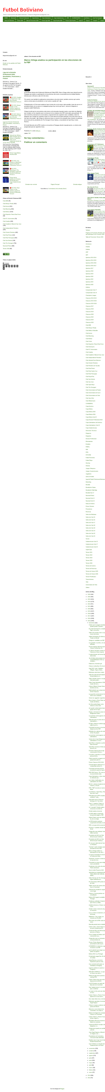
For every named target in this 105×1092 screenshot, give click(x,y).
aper (87, 254)
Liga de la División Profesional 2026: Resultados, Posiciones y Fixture (11, 123)
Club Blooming (7, 209)
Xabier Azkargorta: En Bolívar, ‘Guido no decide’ (97, 637)
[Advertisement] (52, 35)
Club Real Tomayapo (8, 237)
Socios (87, 538)
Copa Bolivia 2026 (90, 414)
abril (90, 1065)
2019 (89, 611)
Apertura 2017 (89, 268)
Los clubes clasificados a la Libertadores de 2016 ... (96, 780)
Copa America (35, 18)
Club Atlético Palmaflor (94, 209)
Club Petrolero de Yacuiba (93, 365)
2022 (89, 604)
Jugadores (88, 474)
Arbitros (88, 287)
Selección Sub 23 (90, 536)
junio (90, 1060)
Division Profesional (24, 18)
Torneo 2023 (89, 557)
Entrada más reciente (31, 184)
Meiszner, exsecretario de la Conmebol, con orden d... (96, 1009)
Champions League (91, 295)
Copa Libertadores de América (94, 422)
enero (90, 1072)
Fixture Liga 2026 (46, 20)
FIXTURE (88, 455)
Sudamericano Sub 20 (92, 547)
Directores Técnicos (91, 430)
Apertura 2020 (89, 276)
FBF (68, 18)
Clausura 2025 (90, 322)
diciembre (92, 622)
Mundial (88, 484)
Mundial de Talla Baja (91, 490)
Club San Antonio (7, 240)
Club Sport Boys (90, 384)
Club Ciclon (89, 341)
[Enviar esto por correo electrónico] (49, 131)
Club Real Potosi (7, 235)
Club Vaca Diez (90, 398)
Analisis (88, 246)
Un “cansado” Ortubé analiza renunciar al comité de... (96, 808)
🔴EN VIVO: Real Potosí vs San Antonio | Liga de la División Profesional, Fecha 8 (15, 190)
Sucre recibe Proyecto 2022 (96, 870)
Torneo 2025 (89, 560)
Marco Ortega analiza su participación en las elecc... (97, 851)
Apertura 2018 (89, 271)
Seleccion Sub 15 (90, 517)
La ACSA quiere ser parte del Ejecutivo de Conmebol (96, 984)
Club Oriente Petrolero (9, 232)
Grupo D (81, 20)
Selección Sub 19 (90, 530)
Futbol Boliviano (23, 9)
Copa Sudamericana (59, 18)
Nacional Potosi (7, 246)
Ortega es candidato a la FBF (97, 640)
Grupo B (95, 20)
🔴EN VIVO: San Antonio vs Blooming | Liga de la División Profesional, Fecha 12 (15, 163)
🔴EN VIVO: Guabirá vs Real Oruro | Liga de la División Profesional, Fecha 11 (15, 99)
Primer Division (90, 506)
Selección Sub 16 (90, 520)
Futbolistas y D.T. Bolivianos (95, 144)
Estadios (88, 444)
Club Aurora (6, 206)
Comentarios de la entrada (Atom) (57, 188)
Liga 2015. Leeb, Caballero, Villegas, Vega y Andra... (96, 669)
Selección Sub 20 (90, 533)
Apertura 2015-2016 (91, 263)
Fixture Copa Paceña (71, 20)
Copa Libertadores (46, 18)
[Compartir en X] (52, 131)
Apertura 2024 (89, 282)
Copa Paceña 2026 (57, 20)
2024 (89, 599)
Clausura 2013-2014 (91, 298)
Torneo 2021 (89, 552)
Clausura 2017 (90, 306)
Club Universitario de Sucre (93, 392)
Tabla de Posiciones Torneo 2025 (94, 237)
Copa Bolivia (89, 409)
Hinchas (88, 463)
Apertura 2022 (89, 279)
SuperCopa (89, 549)
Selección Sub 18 (90, 528)
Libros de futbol (90, 476)
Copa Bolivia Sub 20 (91, 417)
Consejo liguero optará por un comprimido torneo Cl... (97, 765)
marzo (91, 1067)
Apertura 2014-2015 (91, 260)
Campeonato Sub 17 (91, 290)
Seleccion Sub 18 (90, 525)
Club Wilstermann (90, 401)
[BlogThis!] (50, 131)
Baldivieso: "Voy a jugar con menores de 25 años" (96, 917)
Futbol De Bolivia (92, 100)
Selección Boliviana (9, 20)
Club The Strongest (97, 18)
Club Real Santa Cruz (91, 371)
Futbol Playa (89, 460)
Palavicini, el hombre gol (95, 663)
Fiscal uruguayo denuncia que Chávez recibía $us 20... (97, 647)
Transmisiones (90, 579)
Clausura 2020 (90, 314)
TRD (87, 582)
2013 (89, 1077)
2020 (89, 608)
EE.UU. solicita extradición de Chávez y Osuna (97, 784)
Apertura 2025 (89, 284)
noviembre (92, 1048)
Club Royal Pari (90, 376)
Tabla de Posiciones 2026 (32, 20)
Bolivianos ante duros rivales (96, 672)
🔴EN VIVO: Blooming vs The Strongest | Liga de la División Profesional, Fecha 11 (15, 171)
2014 (89, 1075)
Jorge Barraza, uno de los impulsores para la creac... (96, 960)
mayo (90, 1062)
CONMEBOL (89, 403)
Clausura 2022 (90, 317)
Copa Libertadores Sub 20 (93, 425)
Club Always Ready (8, 203)
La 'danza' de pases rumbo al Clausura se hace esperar (97, 651)
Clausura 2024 (90, 319)
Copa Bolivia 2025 (90, 411)
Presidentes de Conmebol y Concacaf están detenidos (96, 1036)
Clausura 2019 (90, 311)
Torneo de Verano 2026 (92, 574)
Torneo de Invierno (91, 565)
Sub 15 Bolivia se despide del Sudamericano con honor (97, 1044)
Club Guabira (6, 221)
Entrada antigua (77, 184)
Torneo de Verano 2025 (92, 571)
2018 (89, 613)
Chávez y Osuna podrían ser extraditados (96, 894)
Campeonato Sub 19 (91, 292)
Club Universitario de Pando (93, 390)
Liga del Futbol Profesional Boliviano (95, 479)
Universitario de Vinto (91, 584)
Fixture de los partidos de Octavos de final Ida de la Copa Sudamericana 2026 (15, 180)
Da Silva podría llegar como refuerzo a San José (96, 704)
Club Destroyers (90, 346)
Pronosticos (89, 509)
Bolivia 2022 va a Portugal (96, 954)
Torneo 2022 (89, 555)
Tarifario (88, 230)
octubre (91, 1050)
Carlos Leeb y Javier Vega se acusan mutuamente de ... (97, 927)
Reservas (88, 511)
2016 (89, 618)
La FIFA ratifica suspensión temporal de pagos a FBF (96, 814)
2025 (89, 596)
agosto (91, 1055)
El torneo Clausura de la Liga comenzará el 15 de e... (96, 751)
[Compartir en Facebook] (53, 131)
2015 (89, 620)
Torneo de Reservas (91, 568)
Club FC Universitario (8, 218)
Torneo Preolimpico (91, 576)
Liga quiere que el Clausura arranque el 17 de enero (96, 800)
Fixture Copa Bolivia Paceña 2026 (15, 153)
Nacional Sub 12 (90, 498)
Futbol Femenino (90, 457)
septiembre (92, 1053)
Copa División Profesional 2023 (94, 419)
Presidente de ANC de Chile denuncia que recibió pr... (96, 836)
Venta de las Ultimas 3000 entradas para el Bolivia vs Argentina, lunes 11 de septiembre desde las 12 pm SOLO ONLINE (12, 138)
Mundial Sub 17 (90, 492)
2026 (89, 594)
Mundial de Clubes (91, 487)
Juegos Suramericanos (92, 471)
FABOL (88, 446)
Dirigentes (88, 436)
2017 (89, 616)
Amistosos (88, 244)
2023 (89, 601)
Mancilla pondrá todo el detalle (97, 924)
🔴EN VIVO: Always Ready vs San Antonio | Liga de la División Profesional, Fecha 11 (15, 108)
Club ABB (5, 201)
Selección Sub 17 (90, 522)
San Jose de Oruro (92, 187)
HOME (6, 18)
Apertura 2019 (89, 273)
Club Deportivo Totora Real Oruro (12, 214)
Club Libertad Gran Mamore (93, 360)
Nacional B (13, 18)
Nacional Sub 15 (90, 501)
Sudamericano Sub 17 (92, 544)
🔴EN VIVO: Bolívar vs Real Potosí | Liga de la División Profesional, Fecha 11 (15, 116)
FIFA (87, 452)
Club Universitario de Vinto (93, 395)
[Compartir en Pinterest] (55, 131)
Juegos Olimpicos (90, 468)
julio (90, 1058)
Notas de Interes (90, 503)
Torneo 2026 (20, 20)
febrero (91, 1070)
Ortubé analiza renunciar (95, 811)
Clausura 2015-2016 (91, 303)
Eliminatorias (89, 441)
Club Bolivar (86, 18)
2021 (89, 606)
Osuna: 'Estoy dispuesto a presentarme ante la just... (96, 943)
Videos (87, 587)
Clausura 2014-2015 (91, 300)
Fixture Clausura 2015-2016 (96, 762)
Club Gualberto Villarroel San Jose (12, 224)
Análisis (88, 249)
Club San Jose (90, 382)
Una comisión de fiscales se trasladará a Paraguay (96, 964)
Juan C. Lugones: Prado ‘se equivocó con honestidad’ (96, 804)
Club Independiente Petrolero (10, 228)
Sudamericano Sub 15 (92, 541)
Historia (88, 465)
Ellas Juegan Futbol (93, 173)
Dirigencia (88, 433)
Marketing (88, 482)
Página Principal (55, 184)
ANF (87, 252)
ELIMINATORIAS (76, 18)
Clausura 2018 (90, 309)
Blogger (62, 1088)
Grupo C (88, 20)
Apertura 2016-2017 (91, 265)
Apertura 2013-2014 (91, 257)
